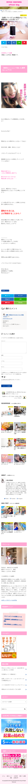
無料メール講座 (22, 776)
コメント (3, 341)
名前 (2, 355)
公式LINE (16, 776)
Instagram (20, 498)
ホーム (3, 776)
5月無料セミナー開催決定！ (9, 674)
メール (2, 361)
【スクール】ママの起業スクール (13, 616)
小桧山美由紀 (9, 480)
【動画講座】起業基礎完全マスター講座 (13, 620)
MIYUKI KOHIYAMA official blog (14, 3)
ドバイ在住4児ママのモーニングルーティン (13, 685)
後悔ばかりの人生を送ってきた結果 (11, 689)
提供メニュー (9, 776)
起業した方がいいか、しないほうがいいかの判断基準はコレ (13, 679)
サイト (2, 366)
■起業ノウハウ (6, 290)
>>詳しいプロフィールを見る (9, 600)
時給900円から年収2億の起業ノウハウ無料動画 (14, 8)
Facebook (13, 498)
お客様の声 (16, 777)
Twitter (7, 498)
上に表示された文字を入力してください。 (11, 379)
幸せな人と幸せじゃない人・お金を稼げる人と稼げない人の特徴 (13, 669)
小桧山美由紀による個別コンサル (13, 624)
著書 (11, 777)
